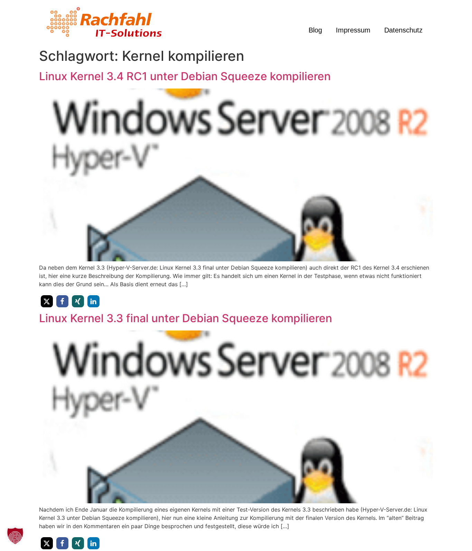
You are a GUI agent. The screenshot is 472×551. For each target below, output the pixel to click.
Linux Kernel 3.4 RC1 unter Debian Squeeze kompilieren (185, 76)
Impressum (353, 30)
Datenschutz (403, 30)
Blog (315, 30)
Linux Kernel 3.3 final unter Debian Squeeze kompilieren (185, 318)
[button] (47, 301)
